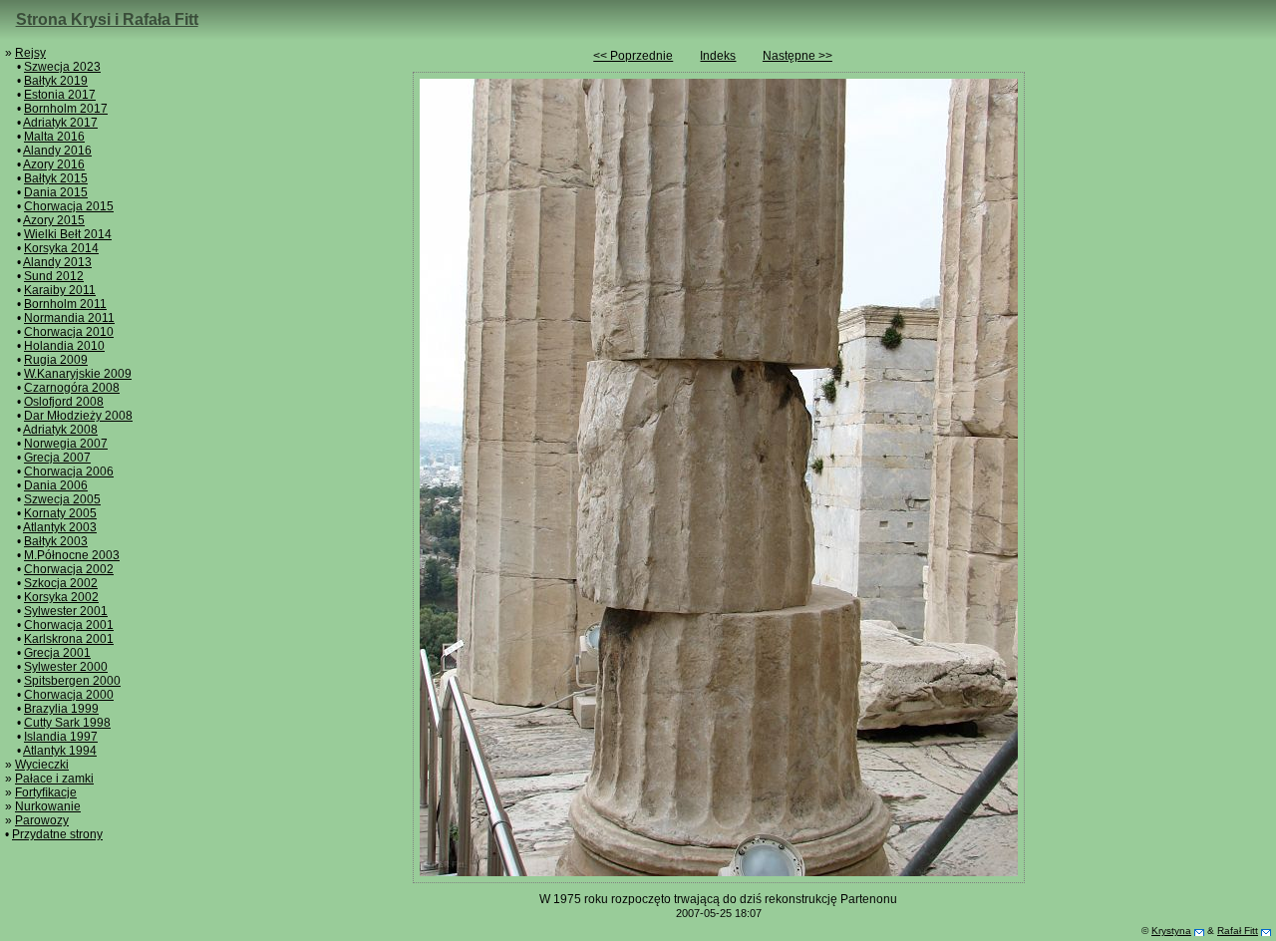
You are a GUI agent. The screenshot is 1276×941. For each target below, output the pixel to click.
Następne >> (797, 56)
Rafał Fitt (1237, 930)
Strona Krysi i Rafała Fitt (107, 19)
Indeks (718, 56)
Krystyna (1171, 930)
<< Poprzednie (633, 56)
